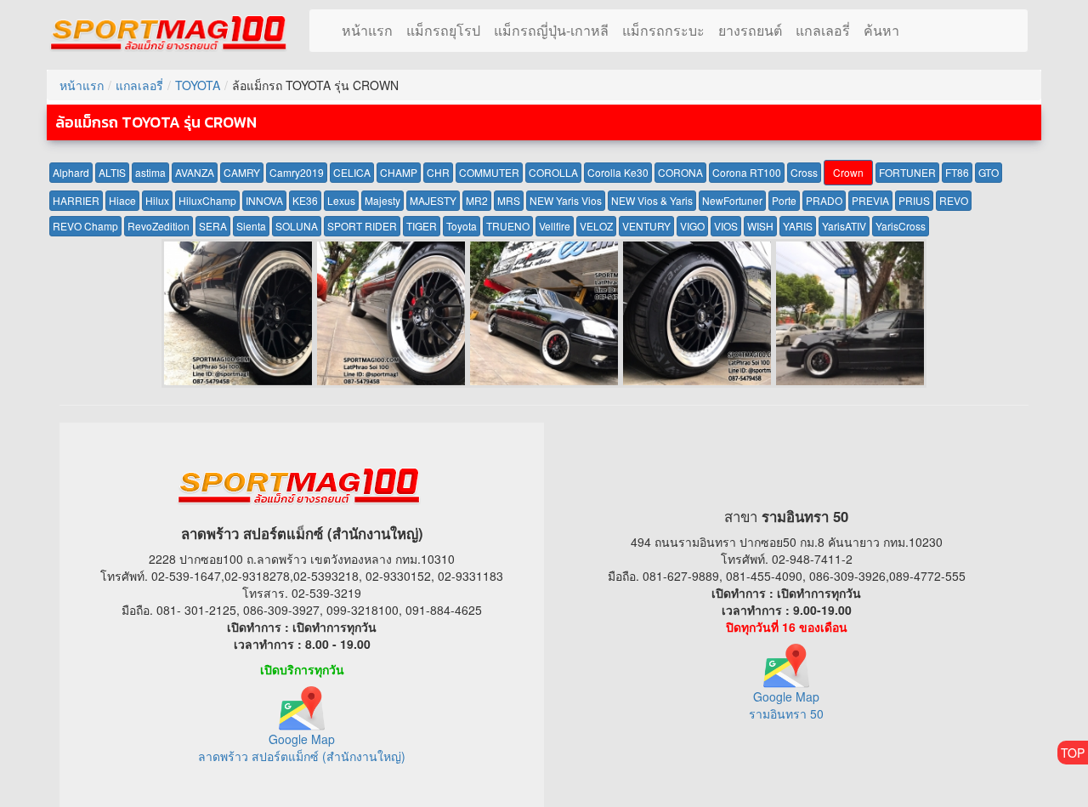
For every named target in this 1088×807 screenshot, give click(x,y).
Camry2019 (296, 172)
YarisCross (901, 226)
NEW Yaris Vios (566, 200)
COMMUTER (489, 172)
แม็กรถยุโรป (443, 30)
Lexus (341, 200)
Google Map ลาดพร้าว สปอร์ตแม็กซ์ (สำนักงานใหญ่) (301, 747)
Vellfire (554, 226)
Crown (848, 172)
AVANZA (194, 172)
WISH (760, 226)
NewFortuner (732, 200)
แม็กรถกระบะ (663, 30)
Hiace (122, 200)
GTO (988, 172)
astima (150, 172)
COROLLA (553, 172)
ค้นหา (881, 30)
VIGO (692, 226)
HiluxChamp (207, 200)
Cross (804, 172)
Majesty (382, 200)
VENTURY (646, 226)
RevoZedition (159, 226)
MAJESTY (433, 200)
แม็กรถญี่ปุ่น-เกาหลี (551, 30)
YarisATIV (844, 226)
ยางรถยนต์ (750, 30)
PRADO (824, 200)
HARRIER (76, 200)
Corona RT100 (746, 172)
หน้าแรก (367, 30)
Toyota (461, 226)
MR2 (477, 200)
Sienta (251, 226)
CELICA (352, 172)
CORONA (680, 172)
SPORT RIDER (362, 226)
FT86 (957, 172)
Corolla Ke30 (618, 172)
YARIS (798, 226)
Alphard (71, 172)
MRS (508, 200)
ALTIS (112, 172)
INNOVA (264, 200)
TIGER (421, 226)
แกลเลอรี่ (823, 30)
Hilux (157, 200)
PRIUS (914, 200)
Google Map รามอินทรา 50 (786, 704)
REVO (953, 200)
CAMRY (242, 172)
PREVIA (870, 200)
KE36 (305, 200)
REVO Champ (85, 226)
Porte (784, 200)
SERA (213, 226)
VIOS (726, 226)
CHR (438, 172)
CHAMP (398, 172)
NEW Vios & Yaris (652, 200)
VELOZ (596, 226)
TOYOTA (197, 85)
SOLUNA (296, 226)
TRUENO (508, 226)
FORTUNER (907, 172)
